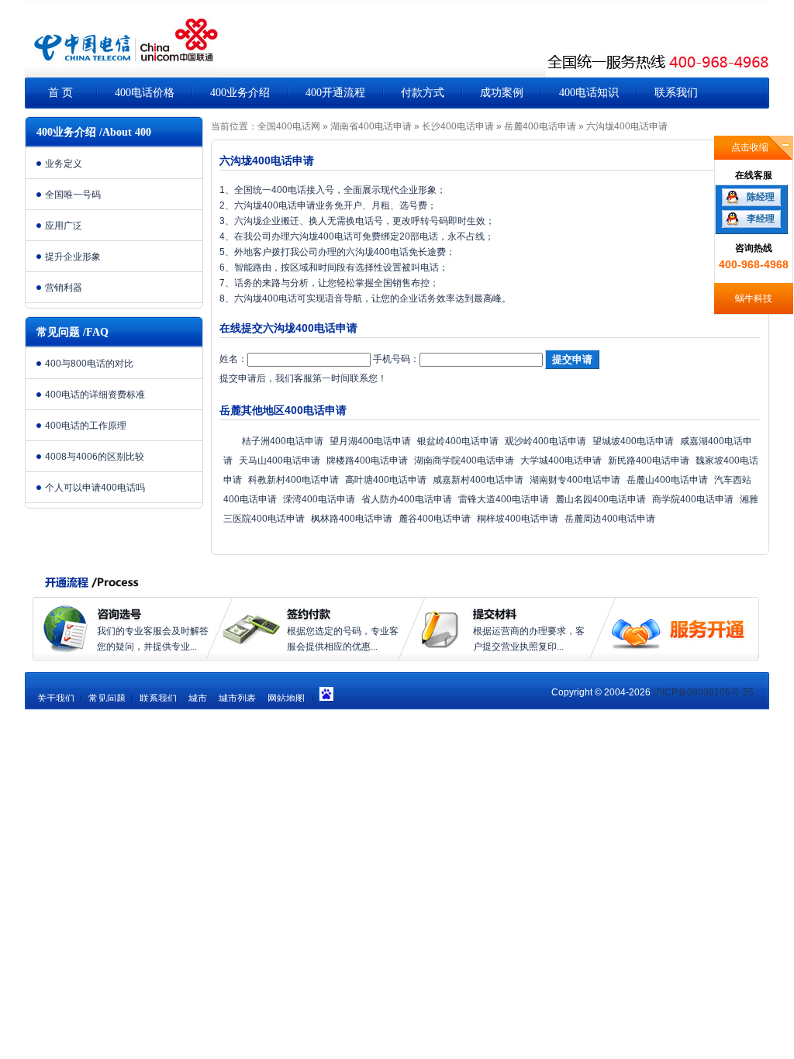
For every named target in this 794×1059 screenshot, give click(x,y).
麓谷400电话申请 (435, 518)
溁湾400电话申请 (319, 499)
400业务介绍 (240, 92)
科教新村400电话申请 (293, 479)
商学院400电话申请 (693, 499)
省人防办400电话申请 (406, 499)
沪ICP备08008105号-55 (703, 692)
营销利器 (63, 287)
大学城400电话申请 (561, 460)
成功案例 (501, 92)
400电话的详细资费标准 (95, 394)
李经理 (761, 218)
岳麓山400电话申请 (667, 479)
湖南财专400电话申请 (575, 479)
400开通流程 (335, 92)
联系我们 (676, 92)
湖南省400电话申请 (371, 126)
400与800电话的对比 (89, 363)
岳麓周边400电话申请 (609, 518)
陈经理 (761, 196)
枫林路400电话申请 (351, 518)
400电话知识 (589, 92)
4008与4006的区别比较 (94, 456)
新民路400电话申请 (648, 460)
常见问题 (107, 698)
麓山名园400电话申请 (600, 499)
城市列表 (237, 698)
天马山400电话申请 (279, 460)
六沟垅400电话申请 (627, 126)
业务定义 (63, 163)
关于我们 (55, 698)
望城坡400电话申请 (633, 441)
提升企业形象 (73, 256)
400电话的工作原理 (85, 425)
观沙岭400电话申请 (545, 441)
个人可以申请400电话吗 (95, 487)
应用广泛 (63, 225)
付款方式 (422, 92)
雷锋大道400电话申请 (503, 499)
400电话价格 (144, 92)
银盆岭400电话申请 (458, 441)
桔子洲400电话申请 (282, 441)
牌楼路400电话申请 (367, 460)
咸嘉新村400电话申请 (478, 479)
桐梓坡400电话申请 (517, 518)
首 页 (60, 92)
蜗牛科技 (753, 298)
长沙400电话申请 (458, 126)
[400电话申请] (122, 47)
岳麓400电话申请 (540, 126)
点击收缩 (749, 147)
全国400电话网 (288, 126)
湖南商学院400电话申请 (464, 460)
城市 (197, 698)
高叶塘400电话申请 (385, 479)
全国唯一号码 (73, 194)
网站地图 (286, 698)
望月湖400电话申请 (370, 441)
